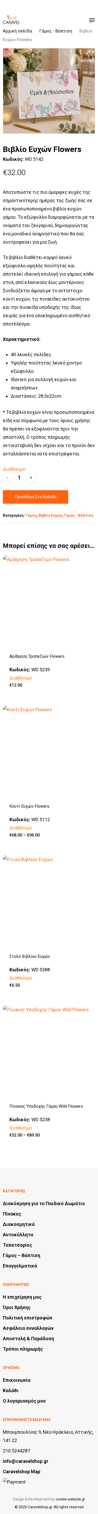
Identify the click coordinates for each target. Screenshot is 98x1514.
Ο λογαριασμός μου (24, 1401)
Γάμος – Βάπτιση (21, 1255)
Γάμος (31, 515)
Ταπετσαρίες (17, 1245)
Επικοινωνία (17, 1380)
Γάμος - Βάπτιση (55, 31)
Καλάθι (11, 1390)
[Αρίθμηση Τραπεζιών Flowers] (49, 601)
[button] (92, 20)
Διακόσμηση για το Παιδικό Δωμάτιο (44, 1203)
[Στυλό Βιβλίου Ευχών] (49, 901)
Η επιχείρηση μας (22, 1297)
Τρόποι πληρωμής (23, 1349)
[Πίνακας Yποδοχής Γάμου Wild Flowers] (49, 1051)
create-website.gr (70, 1499)
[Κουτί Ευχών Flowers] (49, 751)
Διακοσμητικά (19, 1224)
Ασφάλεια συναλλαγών (28, 1328)
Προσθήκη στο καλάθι (35, 496)
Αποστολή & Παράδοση (28, 1338)
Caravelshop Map (21, 1471)
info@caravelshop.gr (25, 1461)
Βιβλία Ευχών (50, 515)
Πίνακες (12, 1214)
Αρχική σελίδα (17, 31)
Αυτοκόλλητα (18, 1234)
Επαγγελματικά (20, 1266)
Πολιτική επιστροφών (27, 1317)
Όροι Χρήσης (17, 1307)
